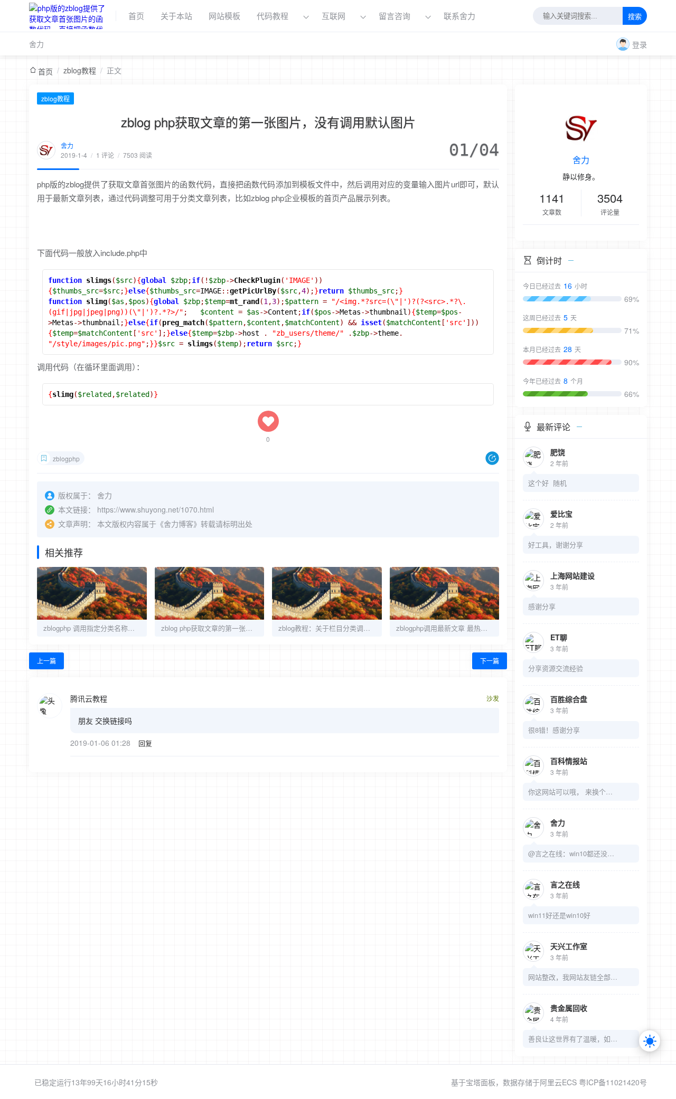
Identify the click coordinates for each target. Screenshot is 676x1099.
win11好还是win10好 (559, 915)
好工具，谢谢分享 (555, 544)
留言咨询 (395, 15)
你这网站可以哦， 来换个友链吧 (573, 792)
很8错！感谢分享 (554, 730)
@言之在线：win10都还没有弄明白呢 (573, 853)
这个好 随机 (547, 483)
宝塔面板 (480, 1082)
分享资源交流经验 (555, 668)
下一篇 (489, 660)
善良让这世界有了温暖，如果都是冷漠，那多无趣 (573, 1039)
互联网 (333, 15)
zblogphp (66, 458)
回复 (145, 743)
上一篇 (46, 660)
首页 (136, 15)
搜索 (635, 17)
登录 (639, 44)
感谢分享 (542, 606)
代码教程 (272, 15)
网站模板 (224, 15)
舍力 (36, 44)
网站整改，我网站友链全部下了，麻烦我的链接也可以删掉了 (573, 977)
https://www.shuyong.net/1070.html (155, 509)
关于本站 (176, 15)
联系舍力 (459, 15)
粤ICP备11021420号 (613, 1082)
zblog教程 (79, 70)
